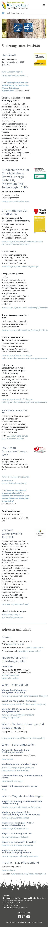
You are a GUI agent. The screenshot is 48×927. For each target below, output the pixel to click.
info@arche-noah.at (10, 675)
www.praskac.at (8, 870)
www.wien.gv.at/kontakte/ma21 (15, 818)
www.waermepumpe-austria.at (15, 604)
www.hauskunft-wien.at (12, 72)
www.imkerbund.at (35, 647)
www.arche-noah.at (10, 678)
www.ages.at (7, 759)
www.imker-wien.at (15, 644)
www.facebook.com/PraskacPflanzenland (28, 874)
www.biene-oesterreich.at (29, 651)
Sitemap (34, 922)
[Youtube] (28, 917)
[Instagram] (23, 917)
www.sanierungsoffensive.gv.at (15, 201)
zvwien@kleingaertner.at (17, 908)
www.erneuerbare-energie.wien (15, 477)
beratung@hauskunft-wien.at (14, 75)
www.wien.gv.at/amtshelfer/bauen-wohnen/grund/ (24, 704)
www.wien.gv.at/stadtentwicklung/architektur (21, 807)
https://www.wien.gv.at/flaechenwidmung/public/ (23, 738)
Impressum (17, 922)
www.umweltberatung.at (12, 781)
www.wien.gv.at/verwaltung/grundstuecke (20, 856)
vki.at (4, 789)
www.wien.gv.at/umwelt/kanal (15, 837)
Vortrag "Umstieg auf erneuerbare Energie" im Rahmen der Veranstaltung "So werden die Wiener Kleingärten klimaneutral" (15, 495)
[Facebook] (19, 917)
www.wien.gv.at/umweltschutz (15, 828)
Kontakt (9, 922)
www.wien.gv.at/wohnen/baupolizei (17, 845)
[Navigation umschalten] (43, 5)
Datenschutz (26, 922)
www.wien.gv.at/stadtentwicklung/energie (20, 266)
